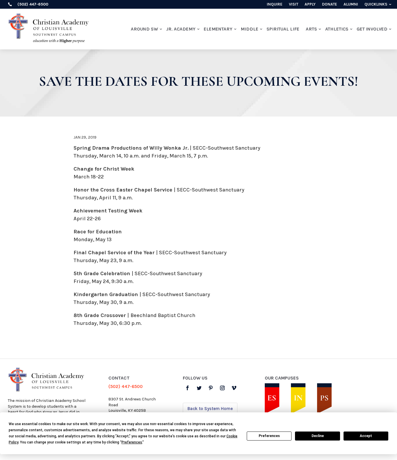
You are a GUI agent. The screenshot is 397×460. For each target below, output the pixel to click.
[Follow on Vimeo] (234, 388)
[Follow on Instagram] (222, 388)
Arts (311, 29)
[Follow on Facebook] (187, 388)
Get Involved (372, 29)
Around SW (144, 29)
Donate (329, 4)
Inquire (274, 4)
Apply (310, 4)
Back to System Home (210, 408)
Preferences (269, 436)
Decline (318, 436)
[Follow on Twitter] (199, 388)
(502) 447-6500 (125, 386)
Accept (366, 436)
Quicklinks (375, 4)
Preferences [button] (131, 442)
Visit (293, 4)
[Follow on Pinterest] (210, 388)
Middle (249, 29)
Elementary (218, 29)
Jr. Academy (181, 29)
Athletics (336, 29)
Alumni (351, 4)
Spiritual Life (283, 29)
